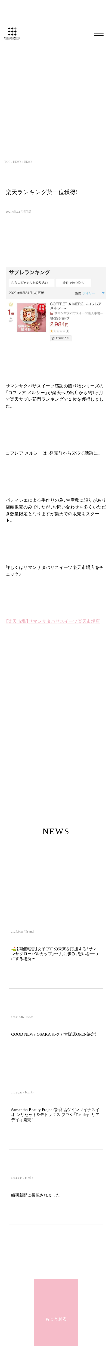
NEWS (17, 162)
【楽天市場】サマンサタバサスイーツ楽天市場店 (53, 621)
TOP (7, 162)
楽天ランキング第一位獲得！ (42, 192)
